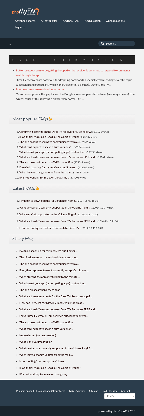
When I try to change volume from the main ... (46, 172)
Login (18, 27)
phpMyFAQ (120, 411)
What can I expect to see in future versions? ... (46, 146)
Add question (93, 20)
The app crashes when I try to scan (39, 289)
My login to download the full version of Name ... (48, 200)
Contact (125, 390)
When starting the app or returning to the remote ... (49, 276)
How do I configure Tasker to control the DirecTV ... (50, 228)
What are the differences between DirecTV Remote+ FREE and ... (58, 157)
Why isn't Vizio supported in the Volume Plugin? (47, 214)
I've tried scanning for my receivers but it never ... (48, 167)
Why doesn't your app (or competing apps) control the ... (52, 152)
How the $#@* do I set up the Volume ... (42, 361)
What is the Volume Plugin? (35, 341)
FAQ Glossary (109, 390)
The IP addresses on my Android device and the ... (48, 257)
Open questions (115, 20)
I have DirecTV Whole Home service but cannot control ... (53, 315)
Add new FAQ (71, 20)
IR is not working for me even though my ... (44, 177)
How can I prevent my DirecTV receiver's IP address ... (51, 302)
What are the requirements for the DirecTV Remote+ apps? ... (55, 296)
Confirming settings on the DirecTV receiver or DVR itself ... (55, 131)
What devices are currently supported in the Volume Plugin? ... (56, 207)
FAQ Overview (77, 390)
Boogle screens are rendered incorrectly (40, 89)
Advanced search (25, 20)
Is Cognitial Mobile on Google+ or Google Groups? (50, 136)
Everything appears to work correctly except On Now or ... (54, 270)
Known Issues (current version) (37, 335)
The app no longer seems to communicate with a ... (49, 141)
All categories (49, 20)
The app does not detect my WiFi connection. (46, 162)
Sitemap (93, 390)
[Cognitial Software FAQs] (25, 12)
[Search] (101, 43)
